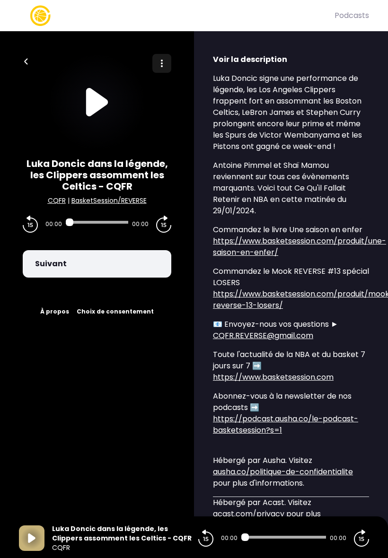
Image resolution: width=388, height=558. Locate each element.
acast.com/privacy (248, 513)
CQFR (57, 200)
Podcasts (352, 15)
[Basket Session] (177, 15)
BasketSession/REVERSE (109, 200)
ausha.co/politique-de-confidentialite (283, 471)
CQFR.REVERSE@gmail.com (263, 335)
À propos (54, 311)
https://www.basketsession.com (273, 377)
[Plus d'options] (161, 63)
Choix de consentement (115, 311)
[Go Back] (26, 60)
